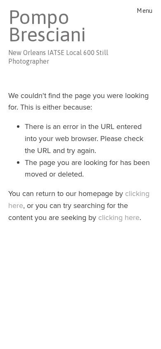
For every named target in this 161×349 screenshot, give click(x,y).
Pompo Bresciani (47, 25)
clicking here (119, 217)
